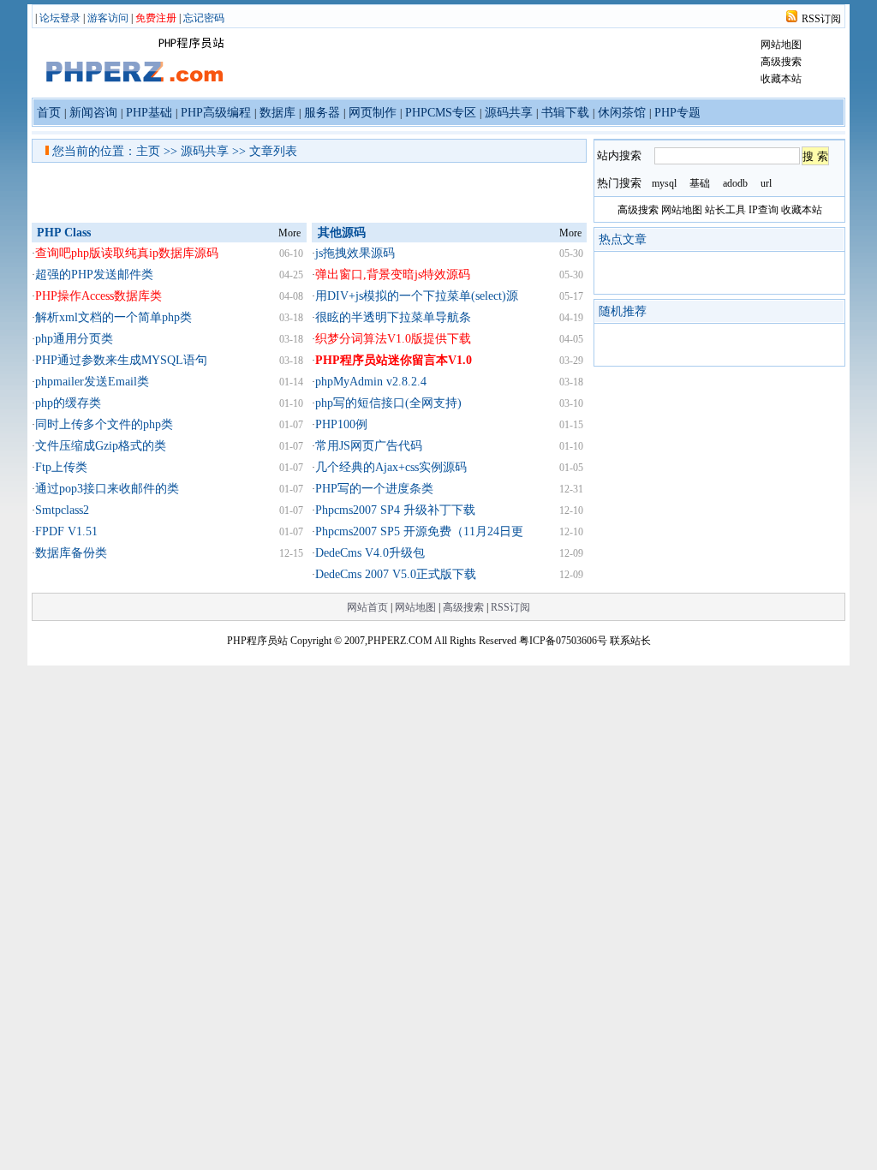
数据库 (277, 112)
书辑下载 (565, 112)
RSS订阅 (821, 19)
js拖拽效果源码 (355, 253)
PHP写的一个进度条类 (374, 488)
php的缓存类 (68, 403)
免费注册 (155, 18)
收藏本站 (781, 79)
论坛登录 (60, 18)
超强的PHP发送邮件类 (94, 274)
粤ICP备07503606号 (563, 641)
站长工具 (725, 210)
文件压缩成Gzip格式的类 (100, 445)
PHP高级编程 (216, 112)
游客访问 (107, 18)
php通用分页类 (74, 338)
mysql (664, 183)
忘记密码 (203, 18)
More (289, 233)
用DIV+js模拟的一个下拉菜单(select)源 (416, 296)
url (766, 183)
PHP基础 (149, 112)
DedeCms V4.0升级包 (370, 552)
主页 (148, 151)
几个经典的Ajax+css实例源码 (391, 467)
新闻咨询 (93, 112)
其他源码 (342, 232)
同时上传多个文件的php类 (104, 424)
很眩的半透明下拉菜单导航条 (393, 317)
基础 (699, 183)
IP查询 (764, 210)
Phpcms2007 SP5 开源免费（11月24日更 (419, 531)
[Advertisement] (386, 192)
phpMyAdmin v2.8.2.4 (371, 381)
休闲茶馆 (622, 112)
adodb (735, 183)
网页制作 (373, 112)
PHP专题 (677, 112)
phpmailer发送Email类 (92, 381)
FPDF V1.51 (66, 531)
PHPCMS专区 (440, 112)
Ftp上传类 (61, 467)
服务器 (322, 112)
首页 (49, 112)
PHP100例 (341, 424)
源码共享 (509, 112)
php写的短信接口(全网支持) (388, 403)
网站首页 (367, 607)
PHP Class (64, 232)
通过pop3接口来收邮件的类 (107, 488)
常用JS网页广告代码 (368, 445)
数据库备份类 (71, 552)
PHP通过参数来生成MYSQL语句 (121, 360)
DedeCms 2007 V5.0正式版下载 (395, 574)
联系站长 (630, 641)
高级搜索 (781, 62)
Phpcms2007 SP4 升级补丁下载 (395, 510)
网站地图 (781, 45)
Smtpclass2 (62, 510)
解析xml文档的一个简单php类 (113, 317)
